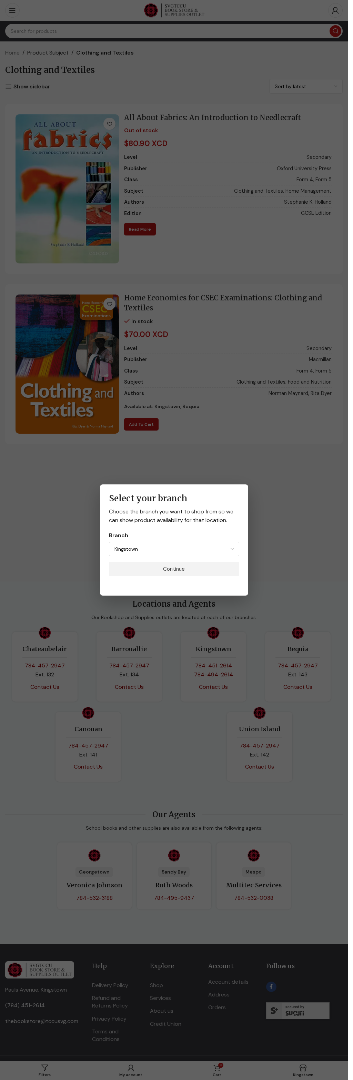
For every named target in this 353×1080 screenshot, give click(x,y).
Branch (118, 535)
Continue (174, 569)
